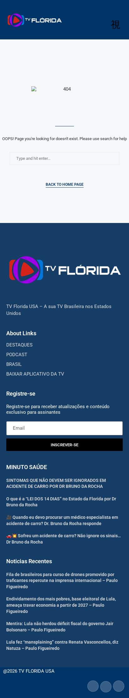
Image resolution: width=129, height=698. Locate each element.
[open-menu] (115, 24)
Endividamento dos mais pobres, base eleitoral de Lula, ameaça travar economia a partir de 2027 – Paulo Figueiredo (61, 605)
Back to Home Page (65, 184)
